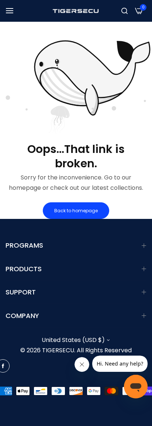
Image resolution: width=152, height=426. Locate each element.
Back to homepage (76, 210)
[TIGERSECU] (76, 11)
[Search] (124, 11)
